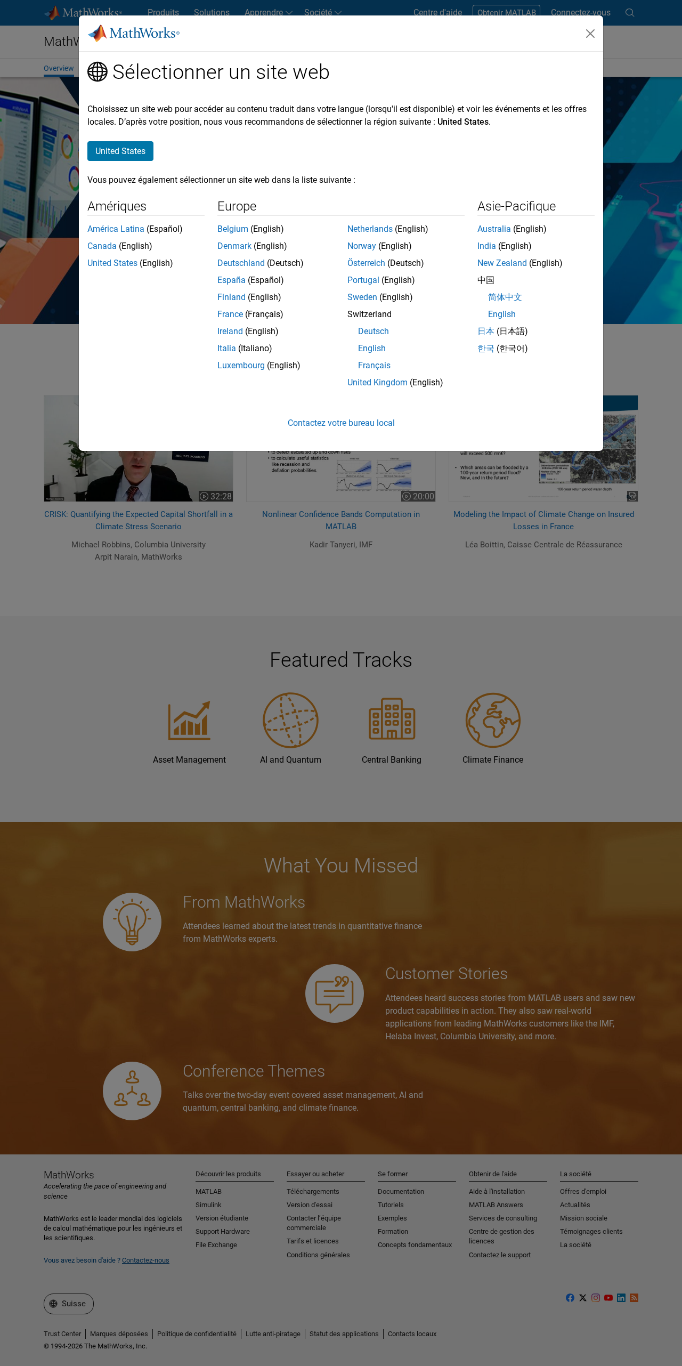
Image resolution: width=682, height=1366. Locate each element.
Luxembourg (241, 365)
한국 (485, 348)
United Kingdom (377, 382)
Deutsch (373, 331)
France (230, 314)
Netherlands (370, 229)
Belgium (232, 229)
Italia (226, 348)
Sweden (362, 297)
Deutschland (241, 263)
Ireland (230, 331)
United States (112, 263)
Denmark (234, 246)
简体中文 (505, 297)
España (231, 280)
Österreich (366, 263)
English (372, 348)
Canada (102, 246)
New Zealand (502, 263)
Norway (361, 246)
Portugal (363, 280)
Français (374, 365)
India (486, 246)
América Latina (115, 229)
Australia (494, 229)
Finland (231, 297)
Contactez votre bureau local (341, 423)
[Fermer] (590, 33)
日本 (485, 331)
